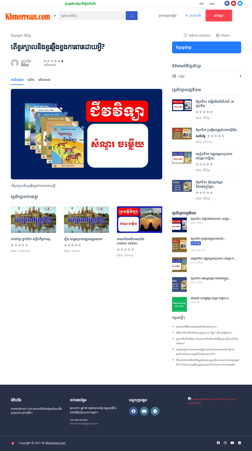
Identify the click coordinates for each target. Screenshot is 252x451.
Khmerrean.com (55, 443)
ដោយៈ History (125, 255)
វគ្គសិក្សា (212, 4)
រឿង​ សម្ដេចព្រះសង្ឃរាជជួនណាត (83, 239)
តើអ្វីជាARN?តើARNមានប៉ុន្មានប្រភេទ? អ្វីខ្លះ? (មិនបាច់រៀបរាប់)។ (204, 332)
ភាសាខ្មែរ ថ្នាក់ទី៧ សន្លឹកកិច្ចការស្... (31, 239)
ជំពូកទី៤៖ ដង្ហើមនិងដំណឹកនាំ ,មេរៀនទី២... (215, 103)
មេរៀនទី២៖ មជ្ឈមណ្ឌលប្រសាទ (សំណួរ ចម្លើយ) (214, 156)
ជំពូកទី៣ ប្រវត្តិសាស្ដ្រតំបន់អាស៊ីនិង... (217, 130)
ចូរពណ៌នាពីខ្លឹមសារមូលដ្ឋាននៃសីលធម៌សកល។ (196, 326)
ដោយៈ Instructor (21, 251)
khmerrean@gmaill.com (84, 423)
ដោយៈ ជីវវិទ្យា (203, 118)
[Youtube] (233, 3)
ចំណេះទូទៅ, (17, 35)
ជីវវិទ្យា (27, 35)
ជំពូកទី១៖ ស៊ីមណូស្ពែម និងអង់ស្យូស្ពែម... (209, 184)
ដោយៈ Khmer (72, 251)
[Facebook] (227, 3)
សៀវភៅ (201, 4)
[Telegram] (240, 3)
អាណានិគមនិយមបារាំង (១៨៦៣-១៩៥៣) (130, 241)
